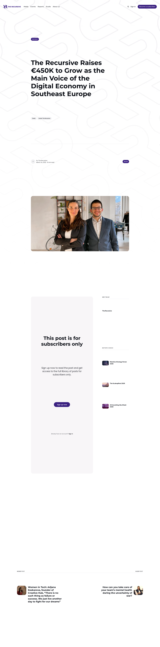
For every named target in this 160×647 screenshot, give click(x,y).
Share (126, 161)
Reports (41, 6)
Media (26, 6)
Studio (48, 6)
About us (56, 6)
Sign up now (62, 404)
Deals (33, 118)
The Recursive (42, 160)
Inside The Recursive (44, 118)
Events (33, 6)
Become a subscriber (147, 6)
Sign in (133, 6)
